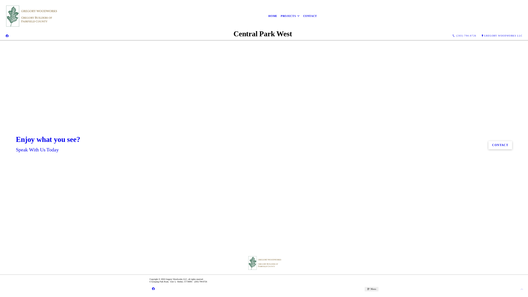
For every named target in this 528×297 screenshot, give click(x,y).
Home (272, 16)
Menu (373, 289)
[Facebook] (7, 36)
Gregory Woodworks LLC (503, 35)
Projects (288, 16)
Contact (310, 16)
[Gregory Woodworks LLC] (30, 16)
